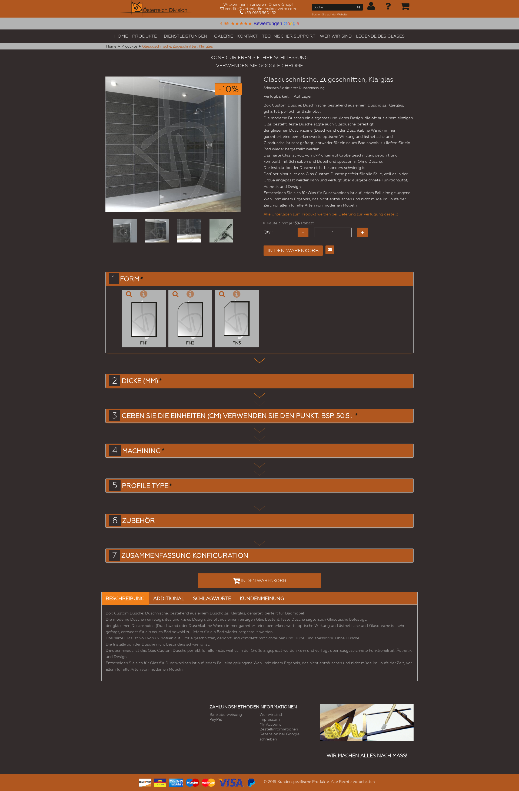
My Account (270, 724)
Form (131, 279)
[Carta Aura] (160, 782)
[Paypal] (250, 782)
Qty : (268, 232)
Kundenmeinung (262, 598)
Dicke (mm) (141, 381)
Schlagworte (212, 598)
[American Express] (176, 782)
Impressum (270, 719)
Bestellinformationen (279, 729)
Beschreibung (125, 598)
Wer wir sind (271, 714)
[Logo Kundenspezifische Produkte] (156, 9)
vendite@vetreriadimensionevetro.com (260, 8)
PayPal (215, 719)
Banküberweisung (225, 714)
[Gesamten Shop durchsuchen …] (358, 8)
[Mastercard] (208, 782)
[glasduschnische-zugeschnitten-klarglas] (125, 230)
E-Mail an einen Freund (329, 249)
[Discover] (145, 782)
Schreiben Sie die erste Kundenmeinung (294, 88)
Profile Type (146, 486)
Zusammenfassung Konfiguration (184, 555)
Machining (143, 451)
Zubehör (138, 520)
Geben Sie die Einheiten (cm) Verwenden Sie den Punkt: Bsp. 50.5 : (239, 416)
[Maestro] (192, 782)
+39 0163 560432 (260, 13)
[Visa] (231, 782)
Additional (168, 598)
